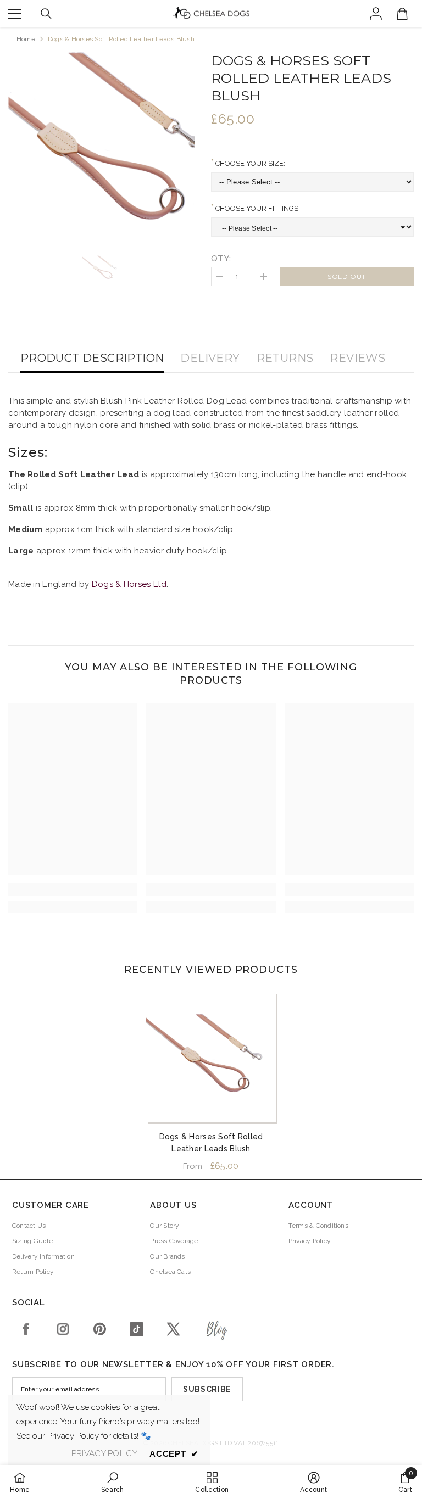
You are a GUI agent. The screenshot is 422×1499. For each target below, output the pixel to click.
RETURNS (285, 358)
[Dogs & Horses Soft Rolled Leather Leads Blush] (211, 1057)
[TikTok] (137, 1329)
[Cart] (402, 14)
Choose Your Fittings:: (258, 208)
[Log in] (376, 13)
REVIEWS (357, 358)
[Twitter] (173, 1329)
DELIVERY (210, 358)
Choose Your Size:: (250, 163)
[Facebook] (26, 1329)
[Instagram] (63, 1329)
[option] (101, 145)
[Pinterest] (100, 1329)
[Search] (46, 13)
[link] (72, 889)
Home (25, 39)
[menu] (14, 13)
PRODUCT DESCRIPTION (92, 358)
